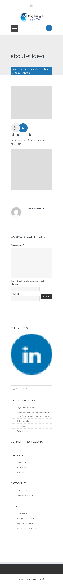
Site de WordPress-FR (27, 528)
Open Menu (14, 28)
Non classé (22, 490)
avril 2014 (21, 472)
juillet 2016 (21, 462)
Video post (22, 426)
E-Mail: (16, 294)
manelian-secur (38, 140)
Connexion (22, 513)
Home (31, 69)
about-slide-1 (43, 69)
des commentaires (27, 523)
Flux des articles (26, 518)
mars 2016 (21, 467)
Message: (17, 245)
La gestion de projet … (27, 407)
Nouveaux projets (25, 495)
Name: (16, 284)
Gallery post (22, 431)
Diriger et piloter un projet (28, 421)
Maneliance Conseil (28, 579)
